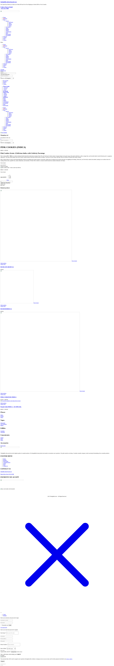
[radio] (10, 175)
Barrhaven (40, 494)
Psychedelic (8, 35)
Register (5, 81)
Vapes (7, 28)
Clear (8, 180)
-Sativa (9, 25)
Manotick (58, 494)
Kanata (53, 494)
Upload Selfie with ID (6, 651)
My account (5, 80)
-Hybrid (10, 24)
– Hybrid (5, 94)
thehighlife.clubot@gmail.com (9, 2)
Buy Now (8, 182)
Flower (7, 21)
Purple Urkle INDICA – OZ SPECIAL (11, 406)
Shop (4, 19)
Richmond (74, 494)
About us (5, 36)
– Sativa (5, 95)
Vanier (78, 494)
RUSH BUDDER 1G (6, 309)
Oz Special (8, 27)
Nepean (65, 494)
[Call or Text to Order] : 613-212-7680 (7, 7)
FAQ (4, 38)
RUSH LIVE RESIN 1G (7, 267)
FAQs (4, 82)
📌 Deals (5, 18)
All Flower (10, 22)
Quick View (3, 264)
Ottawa (35, 494)
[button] (57, 42)
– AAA (4, 90)
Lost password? (4, 627)
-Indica (9, 23)
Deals (4, 98)
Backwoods (8, 34)
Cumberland (45, 494)
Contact (4, 37)
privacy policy (69, 659)
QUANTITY (3, 177)
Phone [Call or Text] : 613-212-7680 (7, 474)
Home (4, 17)
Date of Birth (4, 648)
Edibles (7, 29)
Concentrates (8, 31)
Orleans (69, 494)
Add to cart (3, 182)
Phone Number (4, 644)
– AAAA (5, 88)
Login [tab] (4, 614)
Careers (4, 40)
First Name (3, 632)
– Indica (5, 93)
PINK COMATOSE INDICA (8, 397)
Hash (7, 32)
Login (10, 625)
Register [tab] (5, 615)
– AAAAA (5, 87)
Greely (50, 494)
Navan (62, 494)
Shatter (7, 30)
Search (2, 73)
